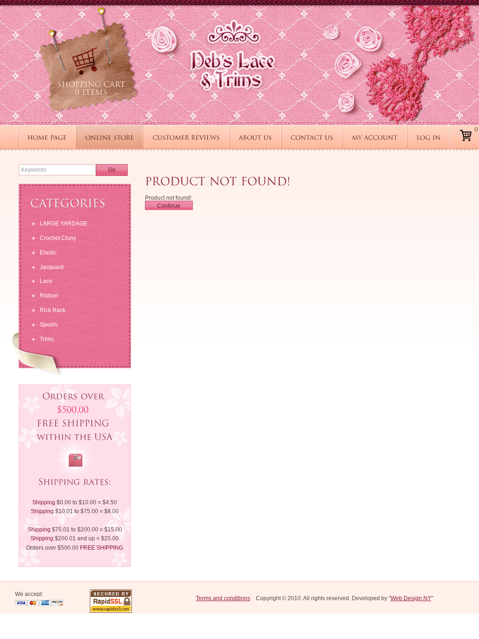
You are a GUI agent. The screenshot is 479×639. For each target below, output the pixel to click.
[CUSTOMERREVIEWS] (186, 137)
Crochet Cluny (58, 238)
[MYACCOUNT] (374, 137)
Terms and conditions (223, 598)
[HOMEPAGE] (46, 137)
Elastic (48, 252)
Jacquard (52, 267)
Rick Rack (52, 310)
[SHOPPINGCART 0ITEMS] (88, 60)
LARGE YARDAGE (63, 223)
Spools (49, 324)
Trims (47, 339)
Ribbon (49, 295)
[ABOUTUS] (255, 137)
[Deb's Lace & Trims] (232, 55)
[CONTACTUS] (312, 137)
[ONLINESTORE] (109, 137)
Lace (46, 281)
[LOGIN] (428, 137)
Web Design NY (411, 598)
